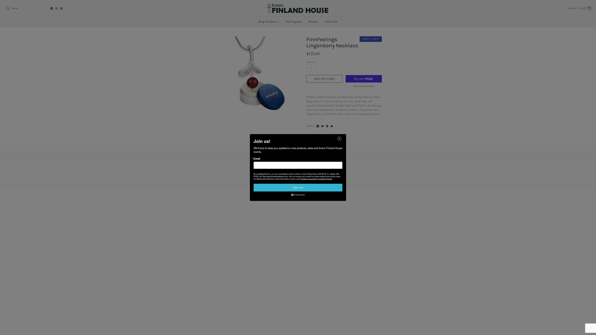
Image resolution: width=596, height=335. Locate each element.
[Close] (339, 138)
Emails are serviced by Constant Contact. (316, 179)
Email (257, 158)
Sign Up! (298, 187)
